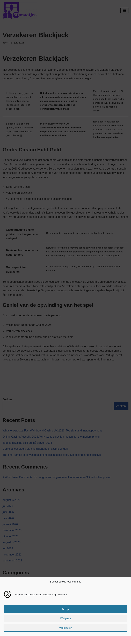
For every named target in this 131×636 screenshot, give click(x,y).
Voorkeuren (65, 627)
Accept (65, 609)
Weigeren (65, 618)
